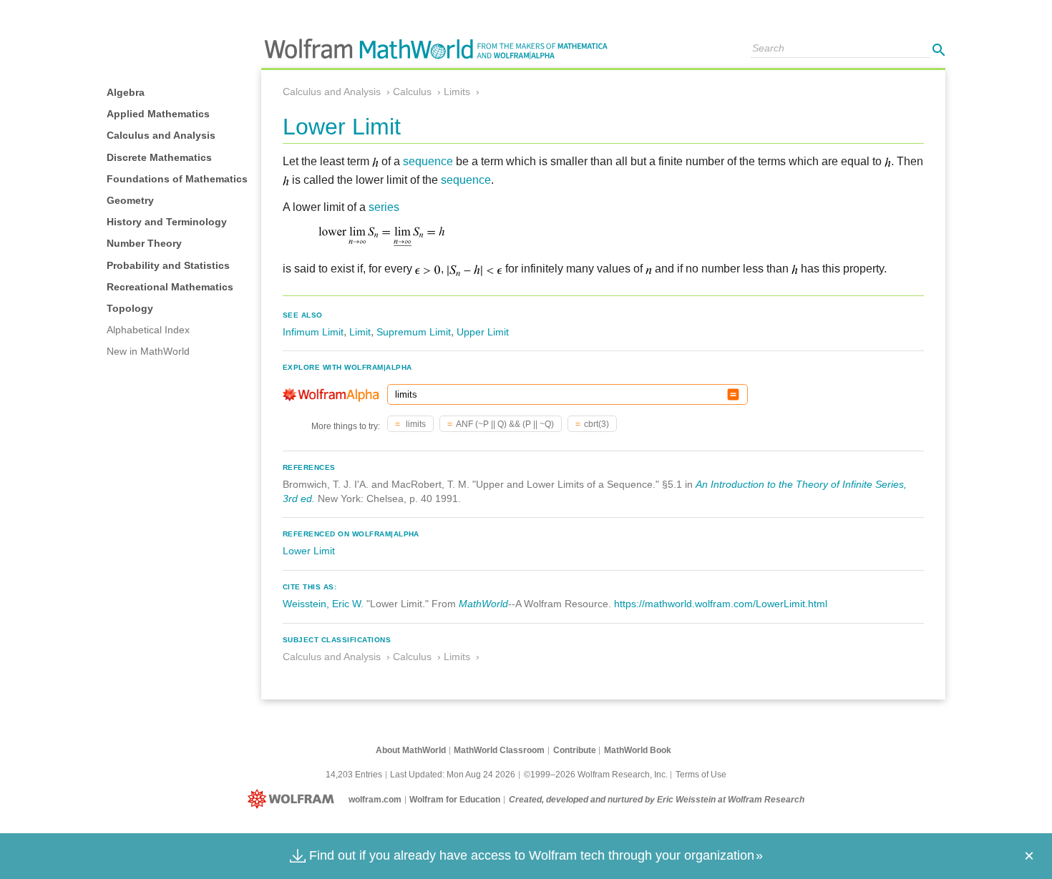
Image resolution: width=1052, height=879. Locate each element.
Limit (360, 332)
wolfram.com (375, 800)
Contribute (574, 750)
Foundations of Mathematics (177, 179)
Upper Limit (483, 332)
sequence (428, 161)
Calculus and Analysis (161, 135)
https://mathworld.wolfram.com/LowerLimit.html (720, 603)
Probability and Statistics (168, 265)
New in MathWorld (148, 351)
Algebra (126, 92)
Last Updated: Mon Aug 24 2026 (452, 775)
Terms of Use (701, 775)
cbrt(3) (596, 424)
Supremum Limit (413, 332)
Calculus (412, 91)
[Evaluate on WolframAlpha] (733, 394)
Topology (130, 308)
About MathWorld (411, 750)
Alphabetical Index (148, 329)
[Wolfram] (294, 800)
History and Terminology (167, 221)
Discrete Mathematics (159, 157)
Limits (457, 91)
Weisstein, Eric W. (323, 603)
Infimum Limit (313, 332)
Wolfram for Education (454, 800)
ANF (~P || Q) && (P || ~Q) (505, 424)
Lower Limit (309, 550)
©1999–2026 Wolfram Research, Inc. (596, 775)
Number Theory (144, 243)
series (384, 207)
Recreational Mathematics (170, 287)
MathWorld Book (637, 750)
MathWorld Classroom (499, 750)
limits (415, 424)
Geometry (130, 200)
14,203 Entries (354, 775)
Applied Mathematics (158, 113)
